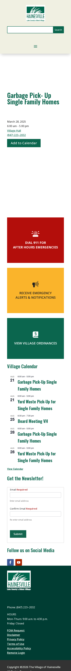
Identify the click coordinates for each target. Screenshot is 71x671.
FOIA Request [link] (16, 630)
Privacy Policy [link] (15, 639)
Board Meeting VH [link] (33, 421)
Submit (18, 534)
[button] (58, 30)
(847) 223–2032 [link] (16, 135)
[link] (35, 20)
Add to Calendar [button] (24, 143)
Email (19, 489)
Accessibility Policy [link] (19, 648)
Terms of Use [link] (15, 644)
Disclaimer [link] (13, 635)
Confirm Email (23, 508)
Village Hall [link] (14, 130)
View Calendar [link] (15, 468)
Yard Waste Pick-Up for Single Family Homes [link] (37, 404)
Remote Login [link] (16, 653)
